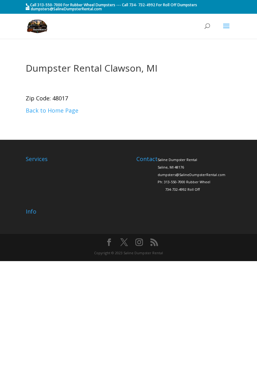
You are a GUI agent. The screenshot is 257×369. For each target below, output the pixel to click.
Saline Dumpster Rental (177, 159)
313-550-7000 (174, 181)
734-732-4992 (175, 189)
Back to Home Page (52, 110)
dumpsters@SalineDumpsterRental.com (191, 174)
